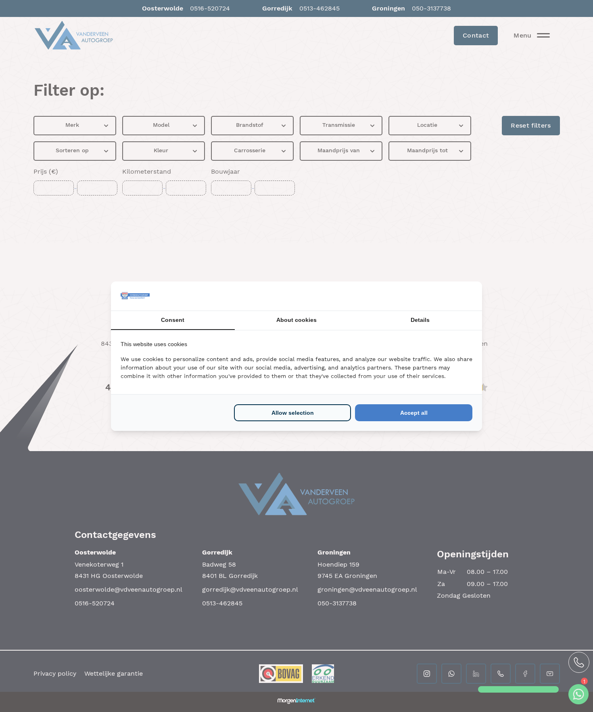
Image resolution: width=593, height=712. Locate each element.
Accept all (414, 413)
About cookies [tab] (296, 320)
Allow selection (292, 413)
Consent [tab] (172, 320)
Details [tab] (420, 320)
